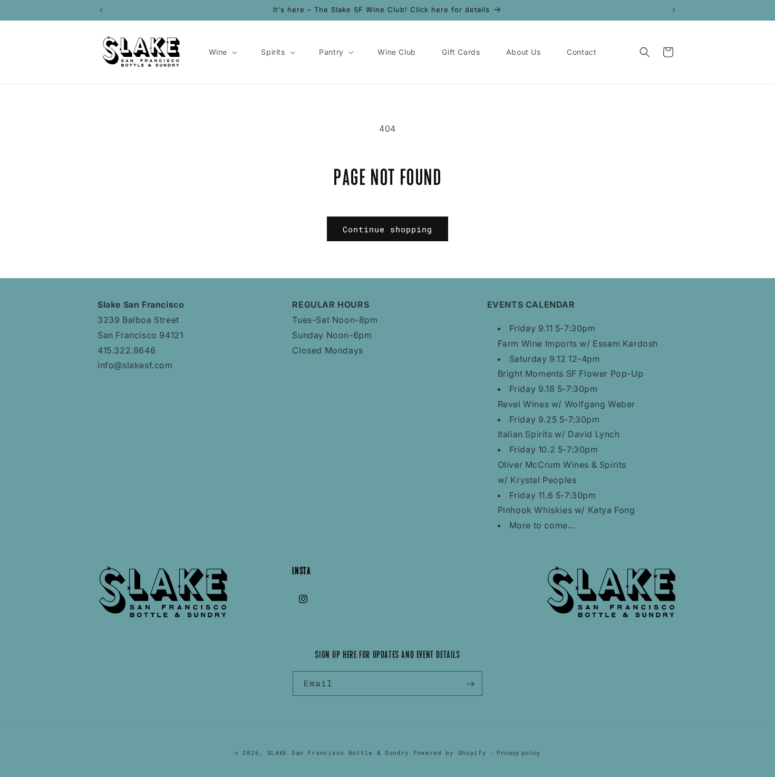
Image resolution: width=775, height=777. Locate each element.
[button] (221, 52)
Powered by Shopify (450, 752)
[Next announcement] (673, 10)
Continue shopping (387, 229)
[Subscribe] (470, 684)
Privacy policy (518, 752)
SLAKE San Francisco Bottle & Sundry (338, 752)
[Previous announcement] (101, 10)
